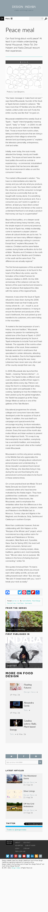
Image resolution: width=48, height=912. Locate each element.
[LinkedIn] (29, 592)
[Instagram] (19, 856)
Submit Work (30, 845)
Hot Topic (20, 603)
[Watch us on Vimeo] (28, 856)
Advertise (19, 845)
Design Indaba (16, 868)
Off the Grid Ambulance (29, 805)
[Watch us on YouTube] (24, 856)
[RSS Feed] (36, 856)
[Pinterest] (24, 592)
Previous (11, 79)
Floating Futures (28, 686)
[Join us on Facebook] (23, 756)
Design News (30, 692)
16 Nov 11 (15, 601)
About (17, 842)
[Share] (38, 592)
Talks (26, 710)
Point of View (11, 603)
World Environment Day (16, 629)
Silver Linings (29, 791)
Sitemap (26, 848)
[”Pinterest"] (36, 756)
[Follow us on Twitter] (11, 756)
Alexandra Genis (29, 704)
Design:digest (12, 665)
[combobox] (36, 18)
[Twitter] (20, 592)
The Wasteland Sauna (30, 777)
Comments (28, 603)
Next (36, 79)
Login (17, 848)
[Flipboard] (33, 592)
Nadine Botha (26, 601)
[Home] (24, 7)
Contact (26, 842)
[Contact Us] (40, 856)
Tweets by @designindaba (16, 829)
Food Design (36, 601)
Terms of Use (20, 851)
